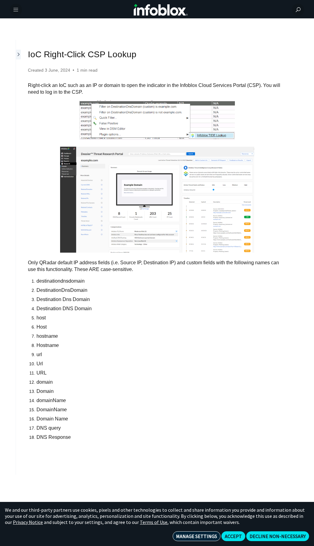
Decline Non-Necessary (278, 536)
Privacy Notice (28, 522)
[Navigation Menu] (16, 10)
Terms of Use (153, 522)
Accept (233, 536)
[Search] (298, 10)
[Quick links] (161, 10)
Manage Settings (196, 536)
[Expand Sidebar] (19, 257)
